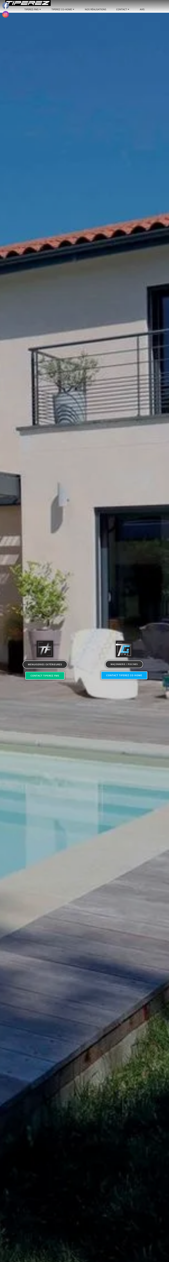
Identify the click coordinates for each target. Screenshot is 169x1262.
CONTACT (121, 9)
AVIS (142, 9)
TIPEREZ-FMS (31, 9)
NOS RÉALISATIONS (95, 9)
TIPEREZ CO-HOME (61, 9)
